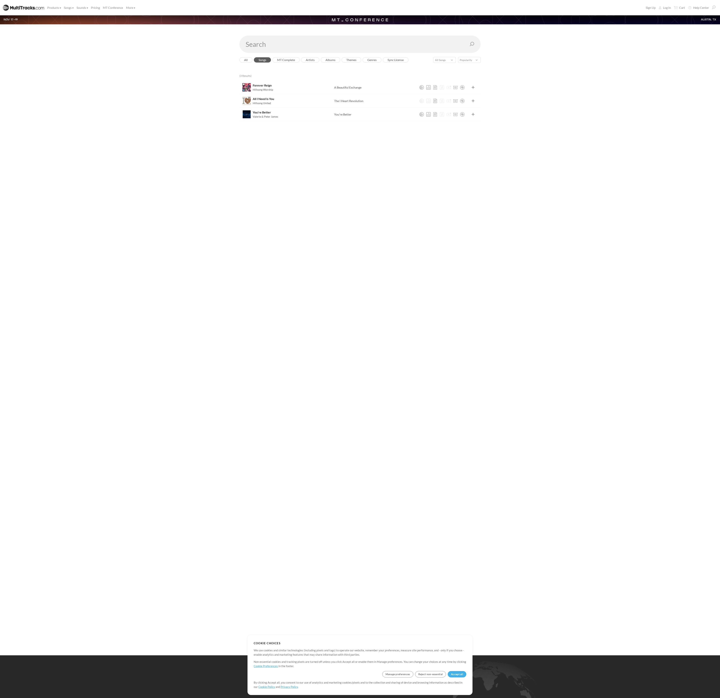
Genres (372, 60)
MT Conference (113, 7)
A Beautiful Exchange (348, 87)
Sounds (81, 7)
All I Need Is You (263, 99)
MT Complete (286, 60)
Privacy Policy (289, 686)
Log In (667, 7)
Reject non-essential (430, 674)
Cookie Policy (266, 686)
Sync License (396, 60)
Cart (682, 7)
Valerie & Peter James (265, 116)
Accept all (457, 674)
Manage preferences (398, 674)
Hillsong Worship (263, 89)
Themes (351, 60)
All (246, 60)
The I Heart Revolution (348, 101)
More (129, 7)
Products (53, 7)
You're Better (262, 112)
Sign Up (651, 7)
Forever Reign (262, 85)
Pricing (95, 7)
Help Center (701, 7)
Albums (330, 60)
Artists (310, 60)
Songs (68, 7)
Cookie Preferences (266, 666)
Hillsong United (262, 103)
